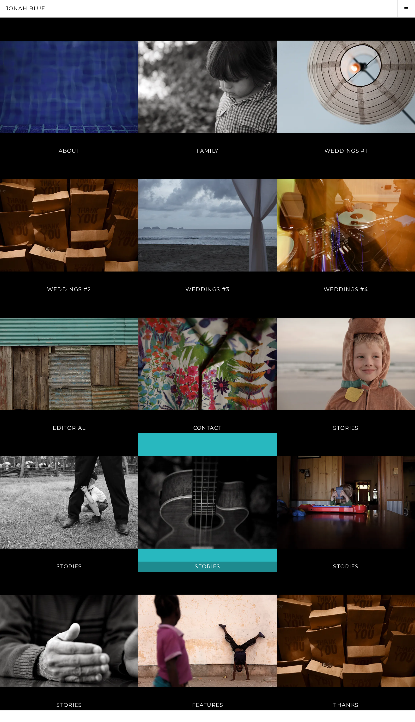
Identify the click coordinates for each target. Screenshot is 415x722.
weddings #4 (346, 289)
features (207, 705)
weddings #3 (207, 289)
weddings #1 (345, 151)
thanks (345, 705)
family (207, 151)
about (69, 151)
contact (207, 428)
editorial (69, 428)
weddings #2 (69, 289)
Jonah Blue (25, 8)
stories (346, 428)
